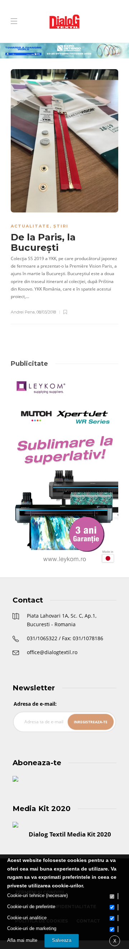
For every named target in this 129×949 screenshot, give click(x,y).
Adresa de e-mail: (35, 703)
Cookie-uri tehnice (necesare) (37, 895)
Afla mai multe (22, 940)
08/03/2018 (46, 312)
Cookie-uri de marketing (31, 928)
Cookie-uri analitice (27, 917)
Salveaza (61, 940)
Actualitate (30, 226)
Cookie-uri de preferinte (31, 906)
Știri (60, 226)
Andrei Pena (23, 312)
